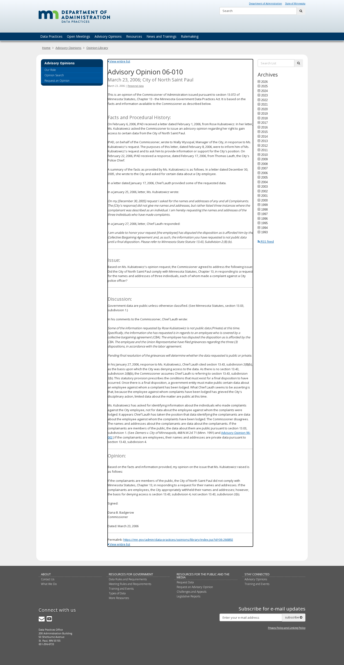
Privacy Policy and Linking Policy (286, 627)
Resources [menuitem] (134, 36)
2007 (264, 168)
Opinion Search (54, 75)
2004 (264, 182)
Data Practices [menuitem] (51, 36)
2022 (264, 100)
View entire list (119, 61)
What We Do (49, 584)
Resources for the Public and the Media (203, 575)
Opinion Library (97, 48)
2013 (264, 140)
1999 (264, 204)
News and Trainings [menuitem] (161, 36)
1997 (264, 214)
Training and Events (121, 589)
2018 (264, 118)
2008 (264, 163)
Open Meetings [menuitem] (78, 36)
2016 (264, 127)
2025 (264, 86)
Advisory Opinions (68, 48)
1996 (264, 218)
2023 (264, 95)
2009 (264, 159)
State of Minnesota (295, 3)
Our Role (50, 70)
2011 (264, 150)
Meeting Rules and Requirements (130, 584)
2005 (264, 177)
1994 (264, 227)
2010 (264, 154)
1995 (264, 223)
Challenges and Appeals (191, 592)
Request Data (185, 582)
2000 (264, 200)
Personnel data (136, 86)
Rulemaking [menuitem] (189, 36)
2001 (264, 195)
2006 (264, 173)
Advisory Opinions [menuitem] (108, 36)
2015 (264, 131)
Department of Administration (265, 3)
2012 (264, 145)
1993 (264, 232)
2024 (264, 90)
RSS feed (267, 241)
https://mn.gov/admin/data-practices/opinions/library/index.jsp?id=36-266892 (178, 539)
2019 (264, 113)
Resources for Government (131, 574)
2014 (264, 136)
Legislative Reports (188, 596)
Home (46, 48)
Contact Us (47, 579)
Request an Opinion (57, 81)
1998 (264, 209)
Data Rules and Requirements (128, 579)
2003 (264, 186)
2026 (264, 81)
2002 (264, 191)
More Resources (119, 598)
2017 (264, 122)
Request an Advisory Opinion (195, 587)
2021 (264, 104)
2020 (264, 109)
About (46, 574)
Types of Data (117, 593)
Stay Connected (257, 574)
